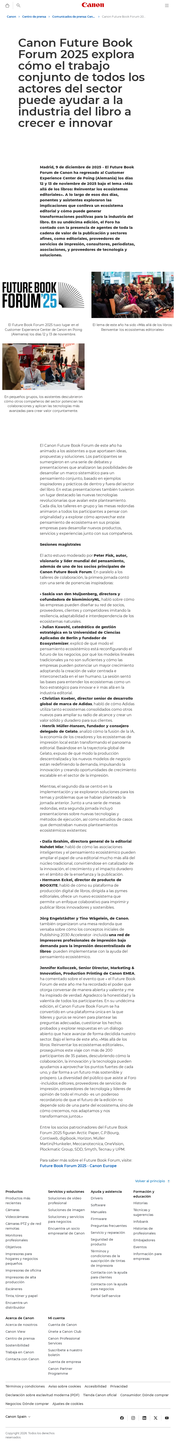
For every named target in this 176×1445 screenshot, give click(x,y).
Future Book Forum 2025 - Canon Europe (78, 1166)
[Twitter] (155, 1418)
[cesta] (7, 5)
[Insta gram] (133, 1418)
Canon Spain (17, 1417)
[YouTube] (167, 1418)
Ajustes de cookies (67, 1404)
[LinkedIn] (144, 1418)
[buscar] (18, 5)
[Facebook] (122, 1418)
